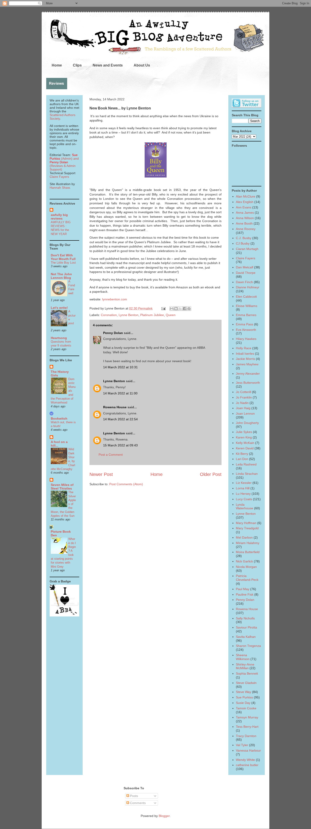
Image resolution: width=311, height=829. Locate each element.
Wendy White (245, 760)
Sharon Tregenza (248, 646)
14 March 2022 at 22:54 (120, 419)
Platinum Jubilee (152, 315)
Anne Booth (244, 223)
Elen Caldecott (246, 296)
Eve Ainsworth (246, 330)
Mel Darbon (244, 537)
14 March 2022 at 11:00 (120, 393)
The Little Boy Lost (63, 262)
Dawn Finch (244, 282)
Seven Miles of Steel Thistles (62, 486)
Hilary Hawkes (246, 339)
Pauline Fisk (244, 594)
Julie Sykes (244, 432)
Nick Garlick (244, 561)
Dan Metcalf (244, 267)
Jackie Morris (245, 359)
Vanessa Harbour (248, 750)
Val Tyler (242, 745)
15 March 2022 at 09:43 (120, 445)
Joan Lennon (245, 413)
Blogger (164, 816)
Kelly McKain (245, 443)
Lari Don (242, 459)
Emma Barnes (246, 315)
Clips (77, 65)
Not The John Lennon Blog (61, 276)
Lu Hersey (243, 493)
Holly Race (243, 348)
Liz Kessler (244, 483)
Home (57, 65)
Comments (137, 803)
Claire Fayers (59, 176)
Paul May (242, 589)
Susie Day (243, 703)
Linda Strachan (247, 473)
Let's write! (59, 307)
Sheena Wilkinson (243, 657)
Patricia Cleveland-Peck (247, 578)
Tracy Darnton (246, 736)
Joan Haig (243, 408)
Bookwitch (59, 418)
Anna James (245, 212)
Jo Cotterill (243, 392)
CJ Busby (243, 243)
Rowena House (115, 407)
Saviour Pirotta (246, 627)
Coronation (109, 315)
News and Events (108, 65)
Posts (133, 796)
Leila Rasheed (246, 464)
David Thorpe (245, 273)
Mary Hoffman (246, 523)
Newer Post (101, 474)
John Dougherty (247, 423)
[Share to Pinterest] (189, 308)
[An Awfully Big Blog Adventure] (64, 615)
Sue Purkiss (244, 697)
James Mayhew (247, 364)
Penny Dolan (113, 333)
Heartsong (59, 338)
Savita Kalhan (246, 636)
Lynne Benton (128, 315)
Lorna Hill (243, 488)
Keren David (245, 448)
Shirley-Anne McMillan (245, 666)
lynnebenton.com (114, 299)
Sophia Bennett (247, 673)
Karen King (244, 437)
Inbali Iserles (245, 353)
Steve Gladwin (246, 683)
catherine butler (247, 765)
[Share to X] (180, 308)
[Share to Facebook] (184, 308)
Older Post (211, 474)
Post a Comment (111, 454)
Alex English (244, 202)
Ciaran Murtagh (247, 249)
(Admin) (64, 156)
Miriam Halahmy (247, 543)
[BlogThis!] (176, 308)
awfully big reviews (59, 216)
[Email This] (171, 308)
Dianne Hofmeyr (247, 287)
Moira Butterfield (248, 552)
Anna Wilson (245, 218)
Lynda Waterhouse (244, 506)
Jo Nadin (242, 403)
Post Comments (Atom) (126, 484)
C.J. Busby (243, 238)
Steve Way (243, 692)
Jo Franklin (244, 397)
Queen (171, 315)
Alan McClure (245, 196)
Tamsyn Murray (247, 717)
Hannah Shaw (60, 187)
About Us (142, 65)
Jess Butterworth (248, 382)
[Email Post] (163, 308)
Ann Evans (243, 207)
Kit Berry (242, 453)
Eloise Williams (246, 306)
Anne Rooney (245, 229)
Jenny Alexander (248, 373)
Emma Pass (244, 324)
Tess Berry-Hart (247, 726)
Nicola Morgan (246, 567)
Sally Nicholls (245, 618)
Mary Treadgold (247, 528)
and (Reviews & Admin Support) (64, 164)
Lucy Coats (244, 499)
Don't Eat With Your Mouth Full (63, 257)
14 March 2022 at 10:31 (120, 367)
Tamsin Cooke (246, 708)
